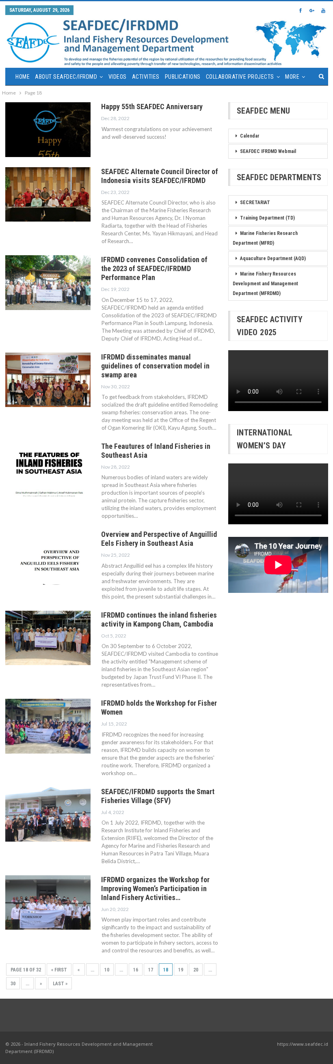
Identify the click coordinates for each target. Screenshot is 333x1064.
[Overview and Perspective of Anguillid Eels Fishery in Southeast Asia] (48, 557)
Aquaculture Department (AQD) (273, 258)
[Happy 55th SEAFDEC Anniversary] (48, 129)
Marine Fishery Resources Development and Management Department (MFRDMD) (265, 283)
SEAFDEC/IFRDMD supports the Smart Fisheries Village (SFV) (157, 796)
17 (150, 970)
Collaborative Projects (240, 76)
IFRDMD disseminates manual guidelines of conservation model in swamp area (155, 366)
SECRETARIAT (255, 202)
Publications (183, 76)
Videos (117, 76)
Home (22, 76)
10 (106, 970)
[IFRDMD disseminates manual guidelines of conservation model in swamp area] (48, 380)
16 (135, 970)
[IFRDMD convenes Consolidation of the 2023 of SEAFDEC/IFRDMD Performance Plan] (48, 282)
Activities (146, 76)
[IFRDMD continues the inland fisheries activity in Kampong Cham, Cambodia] (48, 638)
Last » (60, 983)
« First (59, 970)
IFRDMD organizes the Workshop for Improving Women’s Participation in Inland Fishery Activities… (155, 888)
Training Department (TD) (267, 218)
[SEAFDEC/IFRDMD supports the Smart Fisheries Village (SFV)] (48, 814)
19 (180, 970)
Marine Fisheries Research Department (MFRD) (265, 238)
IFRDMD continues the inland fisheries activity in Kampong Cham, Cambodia (159, 619)
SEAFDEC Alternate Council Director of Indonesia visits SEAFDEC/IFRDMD (159, 176)
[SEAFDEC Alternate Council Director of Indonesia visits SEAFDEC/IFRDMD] (48, 194)
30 (13, 983)
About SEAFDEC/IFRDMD (66, 76)
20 (195, 970)
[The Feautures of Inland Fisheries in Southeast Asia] (48, 469)
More (292, 76)
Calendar (249, 136)
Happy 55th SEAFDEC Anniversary (152, 106)
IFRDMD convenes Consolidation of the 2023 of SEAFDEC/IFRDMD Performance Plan (154, 268)
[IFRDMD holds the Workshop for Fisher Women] (48, 726)
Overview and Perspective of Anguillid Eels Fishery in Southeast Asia (159, 538)
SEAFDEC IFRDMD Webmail (268, 151)
